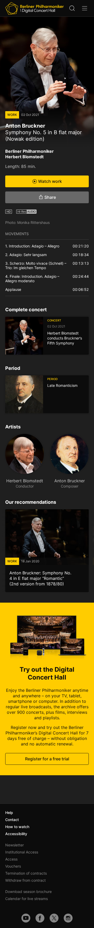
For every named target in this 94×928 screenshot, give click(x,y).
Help (9, 812)
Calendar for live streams (26, 898)
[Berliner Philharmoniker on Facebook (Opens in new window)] (40, 918)
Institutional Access (21, 852)
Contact (12, 819)
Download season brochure (28, 891)
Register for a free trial (47, 758)
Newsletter (14, 845)
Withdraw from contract (25, 880)
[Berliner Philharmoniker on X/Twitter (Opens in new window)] (54, 918)
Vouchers (13, 866)
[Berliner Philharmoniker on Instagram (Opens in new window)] (68, 918)
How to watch (17, 826)
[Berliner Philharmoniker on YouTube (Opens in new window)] (25, 918)
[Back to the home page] (34, 8)
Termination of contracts (26, 873)
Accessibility (16, 833)
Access (11, 859)
